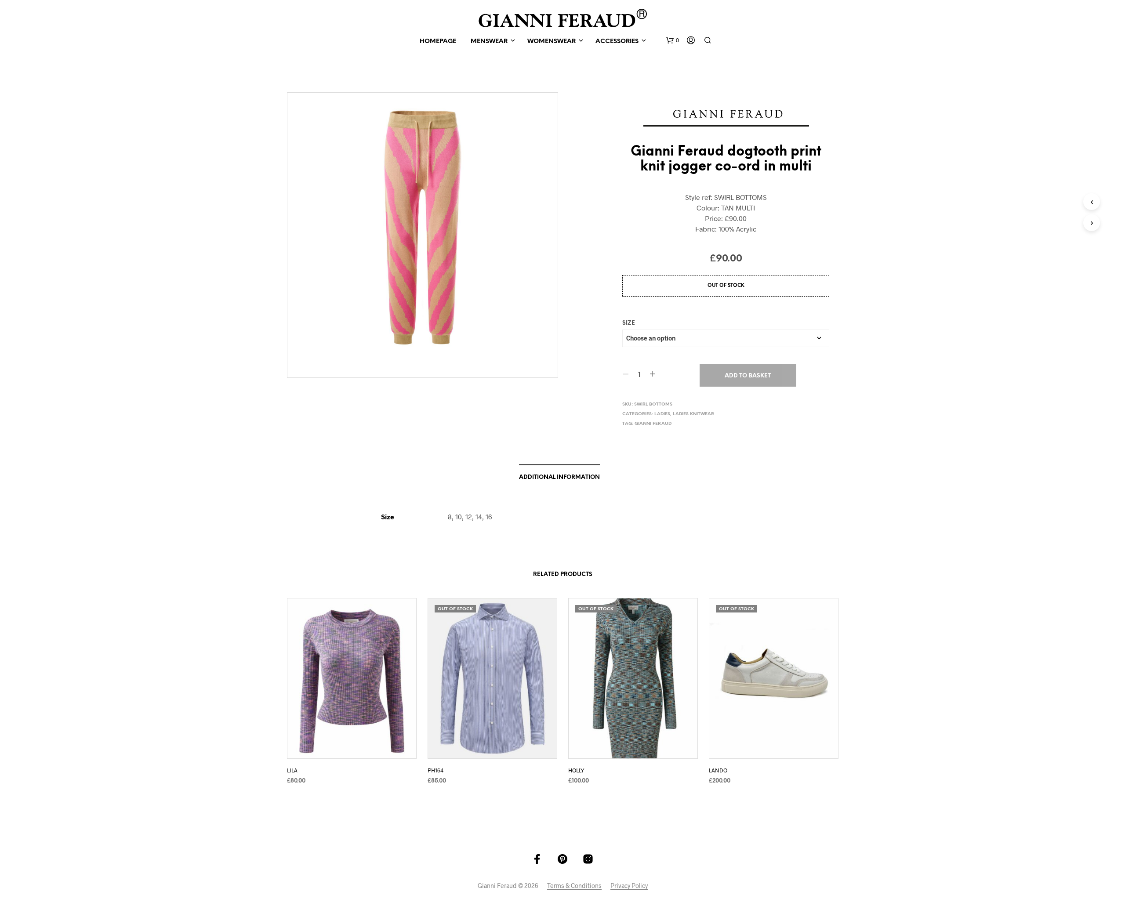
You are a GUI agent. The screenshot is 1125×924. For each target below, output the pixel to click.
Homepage (438, 41)
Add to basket (748, 376)
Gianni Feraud (653, 423)
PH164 (435, 770)
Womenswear (551, 41)
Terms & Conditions (574, 885)
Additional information (559, 477)
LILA (292, 770)
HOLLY (576, 770)
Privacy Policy (629, 885)
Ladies (662, 414)
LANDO (718, 770)
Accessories (617, 41)
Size (628, 323)
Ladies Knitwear (693, 414)
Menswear (489, 41)
